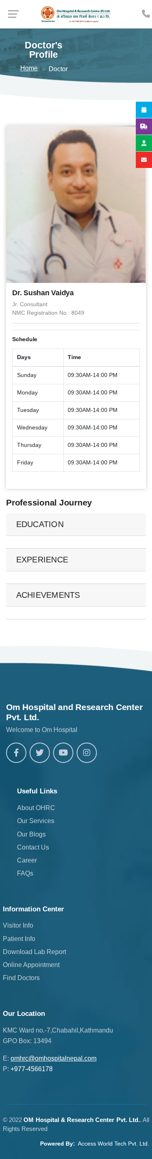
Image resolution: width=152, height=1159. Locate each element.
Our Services (35, 820)
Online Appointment (31, 964)
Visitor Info (18, 925)
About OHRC (36, 807)
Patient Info (19, 938)
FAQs (25, 873)
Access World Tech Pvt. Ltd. (113, 1143)
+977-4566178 (32, 1068)
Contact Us (33, 847)
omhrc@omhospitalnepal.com (53, 1058)
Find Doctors (21, 977)
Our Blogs (31, 834)
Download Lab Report (34, 951)
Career (27, 860)
